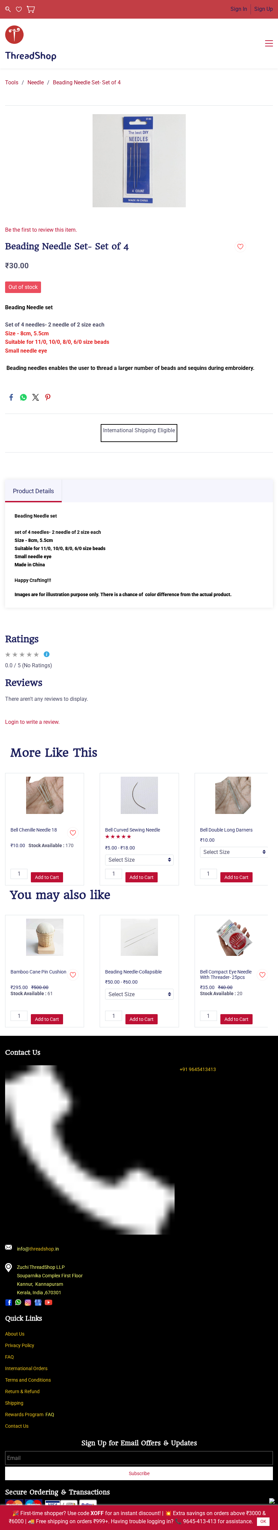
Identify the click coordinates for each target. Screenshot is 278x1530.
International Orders (26, 1368)
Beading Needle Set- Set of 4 (87, 82)
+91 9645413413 (198, 1069)
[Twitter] (36, 397)
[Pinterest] (48, 397)
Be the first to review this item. (41, 230)
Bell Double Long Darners (226, 830)
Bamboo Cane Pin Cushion (38, 971)
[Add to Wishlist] (240, 246)
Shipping (14, 1403)
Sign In (239, 9)
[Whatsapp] (18, 1302)
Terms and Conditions (28, 1380)
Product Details (33, 491)
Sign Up (263, 9)
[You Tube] (48, 1302)
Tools (11, 82)
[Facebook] (11, 397)
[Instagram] (28, 1302)
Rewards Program (24, 1414)
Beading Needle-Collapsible (133, 971)
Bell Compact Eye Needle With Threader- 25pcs (226, 974)
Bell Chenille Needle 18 (34, 830)
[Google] (38, 1302)
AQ (10, 1357)
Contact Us (16, 1426)
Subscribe (139, 1473)
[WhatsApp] (23, 397)
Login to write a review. (32, 722)
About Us (14, 1334)
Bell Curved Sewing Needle (132, 830)
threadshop (41, 1249)
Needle (35, 82)
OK (263, 1521)
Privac (11, 1345)
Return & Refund (22, 1391)
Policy (28, 1345)
